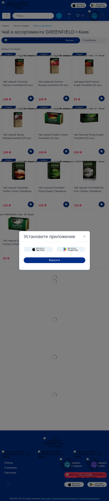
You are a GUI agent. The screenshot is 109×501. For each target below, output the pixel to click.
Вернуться (54, 260)
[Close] (84, 236)
